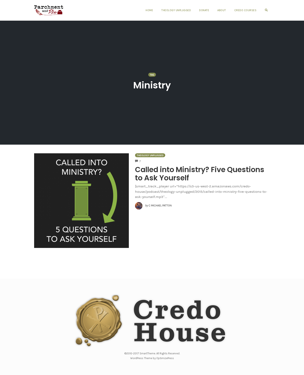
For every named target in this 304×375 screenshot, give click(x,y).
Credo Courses (245, 10)
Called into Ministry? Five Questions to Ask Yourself (199, 173)
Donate (204, 10)
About (221, 10)
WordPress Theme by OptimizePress (152, 358)
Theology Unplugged (176, 10)
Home (149, 10)
